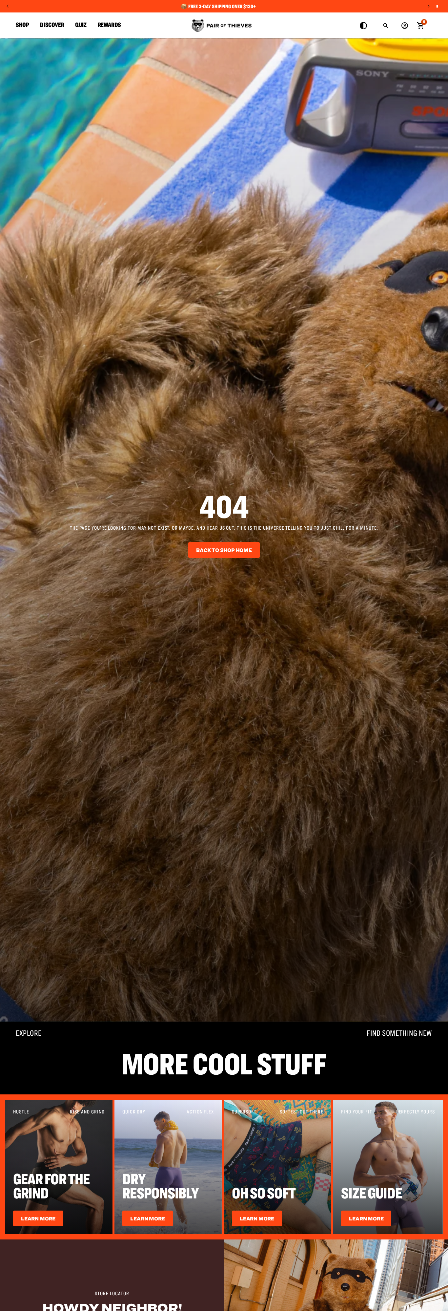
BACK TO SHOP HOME (224, 550)
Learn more (257, 1218)
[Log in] (405, 26)
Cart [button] (420, 25)
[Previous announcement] (7, 6)
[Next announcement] (428, 6)
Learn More (38, 1218)
